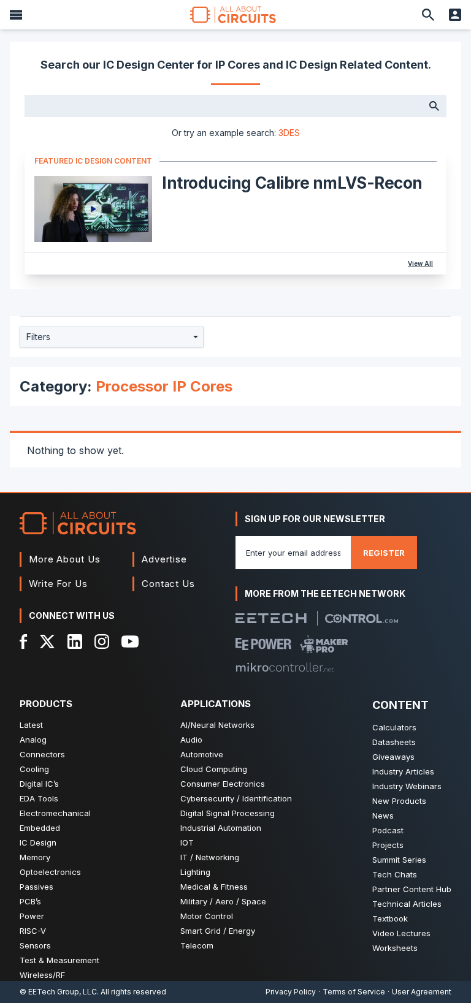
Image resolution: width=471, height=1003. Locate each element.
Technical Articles (407, 904)
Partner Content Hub (411, 889)
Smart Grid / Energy (217, 931)
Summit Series (399, 860)
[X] (47, 641)
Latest (31, 725)
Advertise (164, 559)
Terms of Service (354, 991)
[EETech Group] (271, 618)
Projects (388, 845)
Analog (33, 739)
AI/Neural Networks (217, 725)
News (383, 815)
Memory (35, 857)
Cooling (34, 769)
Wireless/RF (42, 975)
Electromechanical (55, 813)
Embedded (40, 828)
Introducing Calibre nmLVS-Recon (292, 182)
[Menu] (16, 14)
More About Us (65, 559)
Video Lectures (401, 933)
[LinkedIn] (74, 641)
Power (32, 916)
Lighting (195, 872)
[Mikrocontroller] (285, 667)
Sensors (35, 945)
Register (384, 553)
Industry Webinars (407, 786)
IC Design (38, 842)
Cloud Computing (213, 769)
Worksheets (395, 948)
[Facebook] (24, 641)
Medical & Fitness (214, 886)
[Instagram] (101, 641)
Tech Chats (394, 874)
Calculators (394, 727)
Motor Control (206, 916)
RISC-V (33, 931)
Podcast (388, 830)
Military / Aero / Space (223, 901)
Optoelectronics (50, 872)
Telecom (196, 945)
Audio (191, 739)
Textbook (390, 918)
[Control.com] (361, 618)
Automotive (201, 754)
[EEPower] (263, 644)
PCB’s (30, 901)
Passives (36, 886)
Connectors (42, 754)
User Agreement (421, 991)
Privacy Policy (291, 991)
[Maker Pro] (324, 644)
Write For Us (58, 583)
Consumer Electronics (222, 784)
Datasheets (394, 742)
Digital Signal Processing (227, 813)
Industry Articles (403, 771)
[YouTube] (130, 641)
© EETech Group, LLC (58, 991)
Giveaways (393, 757)
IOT (187, 842)
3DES (289, 132)
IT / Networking (209, 857)
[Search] (428, 14)
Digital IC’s (39, 784)
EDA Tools (39, 798)
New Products (399, 801)
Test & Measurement (59, 960)
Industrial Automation (220, 828)
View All (420, 263)
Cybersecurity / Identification (236, 798)
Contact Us (168, 583)
